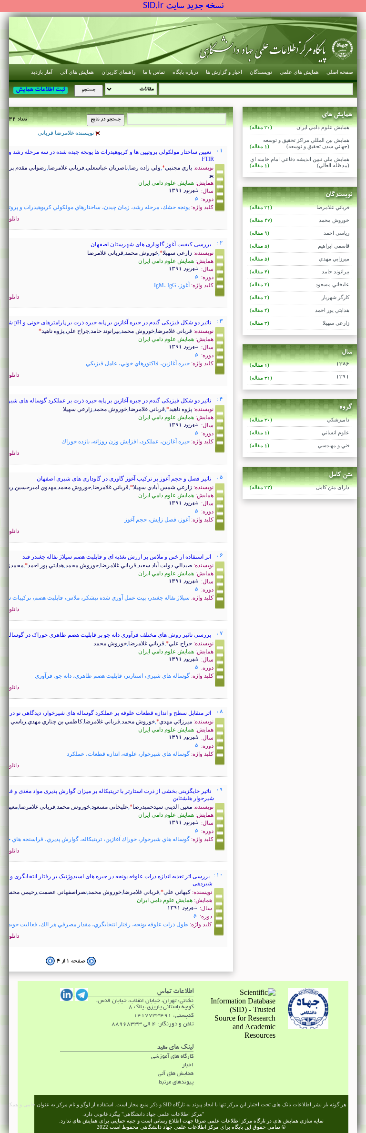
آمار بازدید (41, 72)
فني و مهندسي (299, 445)
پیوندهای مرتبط (176, 1082)
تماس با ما (154, 72)
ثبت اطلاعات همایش (40, 90)
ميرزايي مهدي (299, 259)
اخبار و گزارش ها (224, 72)
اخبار (187, 1065)
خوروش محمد (299, 220)
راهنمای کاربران (118, 72)
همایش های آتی (77, 72)
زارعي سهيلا (299, 323)
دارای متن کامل (299, 487)
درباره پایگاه (185, 72)
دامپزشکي (299, 420)
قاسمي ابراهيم (299, 246)
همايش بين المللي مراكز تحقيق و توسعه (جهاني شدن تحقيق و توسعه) (299, 143)
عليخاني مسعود (299, 284)
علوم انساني (299, 433)
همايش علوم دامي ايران (299, 127)
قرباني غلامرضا (299, 207)
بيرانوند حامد (299, 272)
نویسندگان (261, 72)
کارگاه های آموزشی (172, 1056)
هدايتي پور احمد (299, 310)
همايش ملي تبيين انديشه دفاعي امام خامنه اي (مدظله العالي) (299, 162)
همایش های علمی (299, 72)
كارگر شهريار (299, 297)
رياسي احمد (299, 233)
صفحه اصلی (339, 72)
